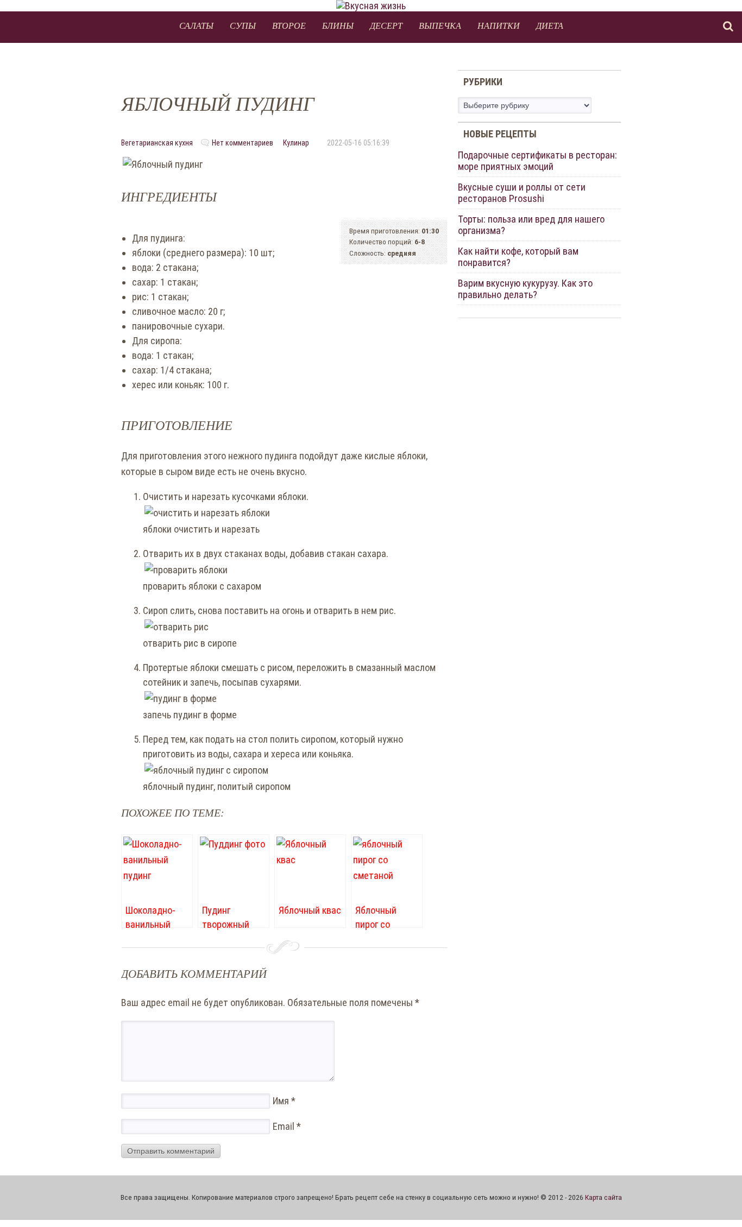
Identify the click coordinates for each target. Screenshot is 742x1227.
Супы (243, 25)
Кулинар (296, 142)
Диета (549, 25)
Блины (338, 25)
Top (716, 1201)
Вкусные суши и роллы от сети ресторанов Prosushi (522, 192)
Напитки (498, 25)
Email (287, 1126)
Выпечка (440, 25)
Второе (289, 25)
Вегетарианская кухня (157, 142)
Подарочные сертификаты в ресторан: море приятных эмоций (537, 160)
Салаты (196, 25)
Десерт (386, 25)
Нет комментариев (242, 142)
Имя (284, 1100)
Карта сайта (603, 1197)
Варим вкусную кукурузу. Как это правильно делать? (525, 288)
